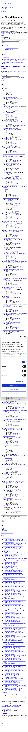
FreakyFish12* (8, 458)
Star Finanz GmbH (12, 71)
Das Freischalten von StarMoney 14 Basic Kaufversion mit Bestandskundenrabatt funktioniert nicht (15, 278)
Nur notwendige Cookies (14, 393)
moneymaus (18, 160)
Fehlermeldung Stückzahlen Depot (11, 198)
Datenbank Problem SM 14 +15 (10, 146)
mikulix (7, 445)
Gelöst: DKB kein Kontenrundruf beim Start (13, 330)
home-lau (7, 314)
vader (16, 235)
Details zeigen (19, 381)
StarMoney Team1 (5, 72)
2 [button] (3, 84)
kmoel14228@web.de (20, 125)
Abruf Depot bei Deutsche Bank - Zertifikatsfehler (14, 253)
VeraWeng (7, 156)
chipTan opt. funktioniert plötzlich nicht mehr (13, 205)
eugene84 (7, 262)
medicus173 (18, 168)
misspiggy (7, 429)
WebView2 (6, 473)
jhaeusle (7, 323)
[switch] (24, 366)
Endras (7, 490)
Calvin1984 (18, 293)
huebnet (7, 180)
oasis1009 (7, 499)
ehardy (7, 247)
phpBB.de (16, 716)
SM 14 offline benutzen (8, 112)
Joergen (7, 297)
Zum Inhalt (3, 11)
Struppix (7, 224)
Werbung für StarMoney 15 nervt (11, 120)
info (16, 117)
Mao (6, 114)
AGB (20, 705)
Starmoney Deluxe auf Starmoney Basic (12, 489)
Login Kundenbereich (8, 5)
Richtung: (13, 518)
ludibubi (7, 421)
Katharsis (7, 239)
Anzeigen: (4, 516)
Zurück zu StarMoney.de (9, 3)
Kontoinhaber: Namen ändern (10, 97)
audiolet (17, 176)
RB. (6, 331)
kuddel (16, 494)
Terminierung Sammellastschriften (11, 238)
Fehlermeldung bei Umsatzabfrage (11, 163)
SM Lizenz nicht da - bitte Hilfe (10, 128)
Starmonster (8, 306)
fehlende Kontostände (8, 170)
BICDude (7, 482)
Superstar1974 (8, 172)
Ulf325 (7, 139)
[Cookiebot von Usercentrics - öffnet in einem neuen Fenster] (20, 337)
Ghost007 (7, 280)
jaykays (7, 147)
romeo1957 (8, 270)
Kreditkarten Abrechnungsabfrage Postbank (13, 269)
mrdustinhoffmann (19, 399)
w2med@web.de (9, 129)
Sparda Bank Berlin (7, 138)
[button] (5, 88)
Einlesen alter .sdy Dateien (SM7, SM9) (12, 178)
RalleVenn (7, 474)
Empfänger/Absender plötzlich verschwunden (13, 428)
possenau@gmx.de (9, 106)
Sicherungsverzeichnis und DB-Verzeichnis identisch (15, 313)
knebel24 (7, 289)
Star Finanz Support (21, 71)
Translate (11, 38)
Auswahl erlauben (14, 389)
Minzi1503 (7, 437)
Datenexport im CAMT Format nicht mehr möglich (15, 261)
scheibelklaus (8, 507)
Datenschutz (3, 706)
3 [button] (3, 85)
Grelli (6, 231)
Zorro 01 (7, 412)
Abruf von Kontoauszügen (9, 245)
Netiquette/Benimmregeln (6, 32)
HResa (7, 214)
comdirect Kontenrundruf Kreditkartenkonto (13, 230)
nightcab (7, 164)
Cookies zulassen (14, 385)
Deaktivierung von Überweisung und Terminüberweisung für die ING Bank (12, 321)
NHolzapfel (18, 266)
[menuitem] (12, 48)
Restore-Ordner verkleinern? (9, 443)
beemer (7, 207)
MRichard (17, 203)
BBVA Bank (6, 104)
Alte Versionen (6, 296)
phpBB (8, 715)
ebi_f (16, 110)
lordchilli (7, 255)
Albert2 (7, 199)
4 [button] (3, 87)
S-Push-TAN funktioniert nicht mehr (11, 505)
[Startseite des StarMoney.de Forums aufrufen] (1, 1)
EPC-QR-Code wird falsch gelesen (11, 213)
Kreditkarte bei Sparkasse (9, 436)
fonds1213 (7, 98)
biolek (6, 189)
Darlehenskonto (7, 402)
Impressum (15, 705)
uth (6, 467)
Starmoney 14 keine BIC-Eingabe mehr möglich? (14, 481)
